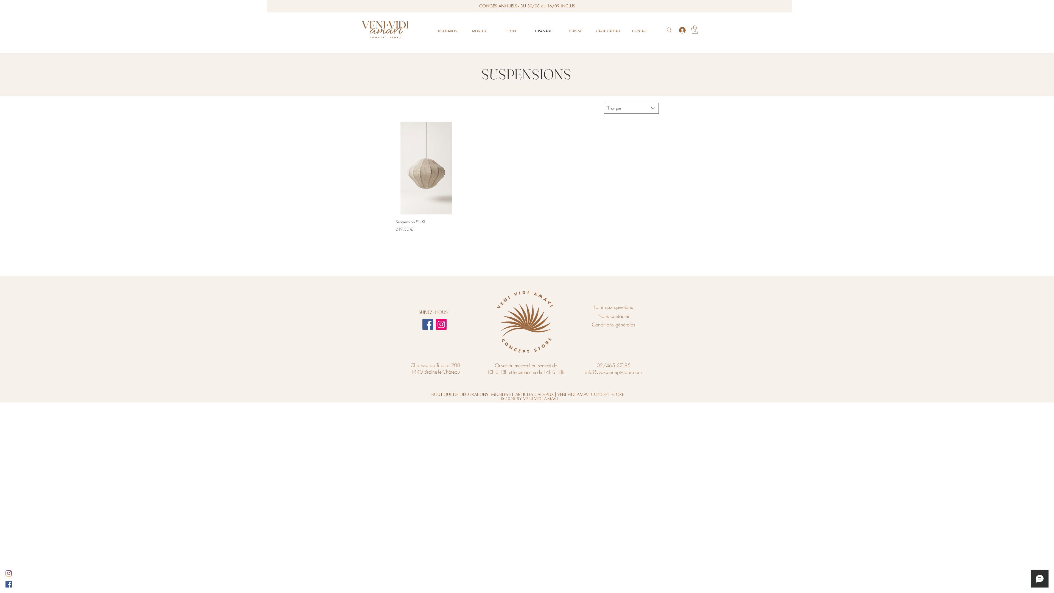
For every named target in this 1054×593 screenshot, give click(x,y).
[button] (694, 30)
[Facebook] (427, 324)
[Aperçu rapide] (426, 168)
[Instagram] (441, 324)
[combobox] (631, 108)
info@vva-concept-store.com (613, 372)
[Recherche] (669, 30)
